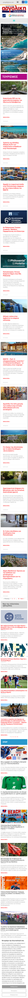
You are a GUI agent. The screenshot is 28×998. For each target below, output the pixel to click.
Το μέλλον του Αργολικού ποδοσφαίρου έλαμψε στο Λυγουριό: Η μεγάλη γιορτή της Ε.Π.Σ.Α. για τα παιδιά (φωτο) (14, 928)
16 (18, 598)
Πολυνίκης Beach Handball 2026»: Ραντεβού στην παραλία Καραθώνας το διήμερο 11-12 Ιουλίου (12, 827)
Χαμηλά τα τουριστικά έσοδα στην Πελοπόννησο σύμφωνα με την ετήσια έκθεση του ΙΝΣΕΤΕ (13, 187)
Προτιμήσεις (14, 990)
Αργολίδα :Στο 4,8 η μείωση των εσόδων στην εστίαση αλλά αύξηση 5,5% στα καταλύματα (13, 406)
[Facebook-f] (23, 2)
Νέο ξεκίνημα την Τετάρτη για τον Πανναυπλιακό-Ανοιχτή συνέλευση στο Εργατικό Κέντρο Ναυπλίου (12, 860)
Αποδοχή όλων (14, 986)
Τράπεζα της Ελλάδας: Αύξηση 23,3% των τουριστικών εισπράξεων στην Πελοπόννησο (12, 145)
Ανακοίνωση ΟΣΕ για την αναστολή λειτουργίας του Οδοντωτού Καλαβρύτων (12, 100)
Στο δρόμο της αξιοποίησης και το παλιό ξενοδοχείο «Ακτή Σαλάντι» (13, 449)
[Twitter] (26, 2)
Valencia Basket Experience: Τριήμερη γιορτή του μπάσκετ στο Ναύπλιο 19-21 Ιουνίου (13, 893)
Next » (22, 598)
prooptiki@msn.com (8, 2)
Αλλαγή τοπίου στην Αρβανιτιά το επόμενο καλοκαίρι (11, 318)
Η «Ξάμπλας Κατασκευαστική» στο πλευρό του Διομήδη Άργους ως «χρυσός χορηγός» (14, 792)
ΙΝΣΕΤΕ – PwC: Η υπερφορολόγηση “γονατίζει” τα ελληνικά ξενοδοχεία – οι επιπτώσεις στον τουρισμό (13, 362)
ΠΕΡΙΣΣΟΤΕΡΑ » (6, 117)
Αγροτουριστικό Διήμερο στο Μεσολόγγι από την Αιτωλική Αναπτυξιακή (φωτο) (13, 490)
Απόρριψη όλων (14, 994)
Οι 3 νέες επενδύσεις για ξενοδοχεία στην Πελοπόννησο (12, 533)
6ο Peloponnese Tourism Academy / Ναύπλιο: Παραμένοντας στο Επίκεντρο (13, 229)
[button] (17, 2)
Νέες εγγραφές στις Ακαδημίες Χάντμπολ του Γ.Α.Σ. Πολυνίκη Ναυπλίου (13, 762)
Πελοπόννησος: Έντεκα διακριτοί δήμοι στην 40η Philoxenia (12, 274)
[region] (14, 968)
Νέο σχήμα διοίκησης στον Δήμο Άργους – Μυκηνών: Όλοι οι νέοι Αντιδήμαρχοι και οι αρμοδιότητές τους (14, 627)
